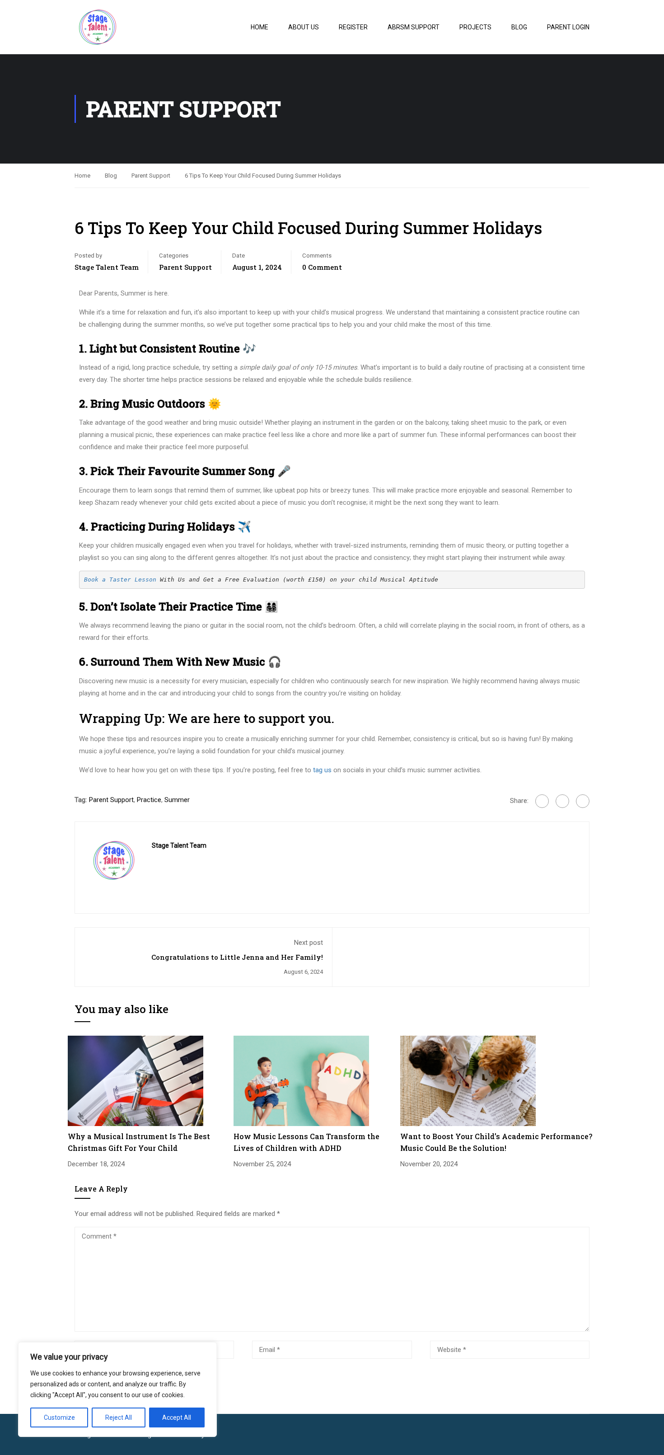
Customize (59, 1417)
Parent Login (568, 27)
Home (259, 27)
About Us (303, 27)
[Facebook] (542, 801)
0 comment (322, 267)
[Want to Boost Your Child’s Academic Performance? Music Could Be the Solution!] (468, 1080)
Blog (519, 27)
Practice (149, 800)
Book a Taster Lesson (120, 579)
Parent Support (150, 175)
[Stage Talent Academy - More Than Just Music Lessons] (124, 27)
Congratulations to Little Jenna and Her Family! (237, 957)
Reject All (118, 1417)
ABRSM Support (414, 27)
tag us (322, 770)
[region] (117, 1389)
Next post (308, 943)
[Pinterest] (582, 801)
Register (353, 27)
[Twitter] (562, 801)
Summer (177, 800)
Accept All (176, 1417)
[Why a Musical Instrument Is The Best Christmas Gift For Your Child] (135, 1080)
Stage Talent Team (107, 267)
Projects (475, 27)
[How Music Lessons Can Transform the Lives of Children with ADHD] (301, 1080)
